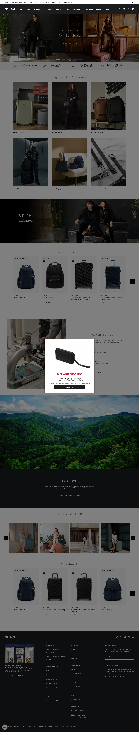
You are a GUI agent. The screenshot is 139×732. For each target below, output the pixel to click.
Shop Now (69, 387)
